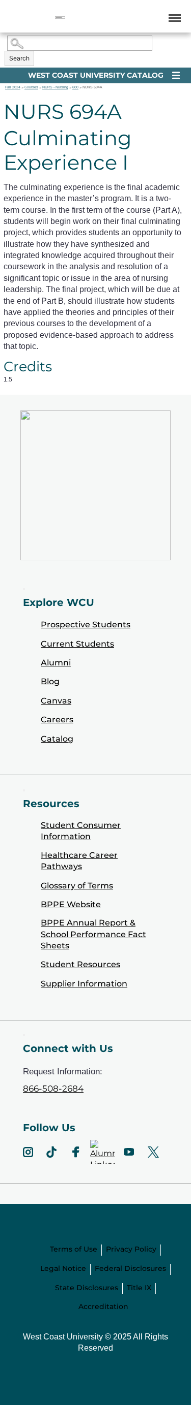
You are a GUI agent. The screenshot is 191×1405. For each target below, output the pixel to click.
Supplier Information (84, 983)
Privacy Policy (131, 1249)
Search (19, 58)
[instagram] (28, 1152)
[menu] (173, 17)
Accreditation (103, 1306)
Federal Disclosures (130, 1268)
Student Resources (80, 964)
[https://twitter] (153, 1152)
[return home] (60, 17)
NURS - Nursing (55, 87)
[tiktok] (51, 1152)
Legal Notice (63, 1268)
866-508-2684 (53, 1088)
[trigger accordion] (24, 1035)
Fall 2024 (12, 87)
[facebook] (76, 1152)
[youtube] (129, 1152)
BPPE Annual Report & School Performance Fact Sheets (93, 934)
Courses (31, 87)
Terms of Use (73, 1249)
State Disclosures (86, 1287)
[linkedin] (102, 1152)
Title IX (139, 1287)
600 (75, 87)
